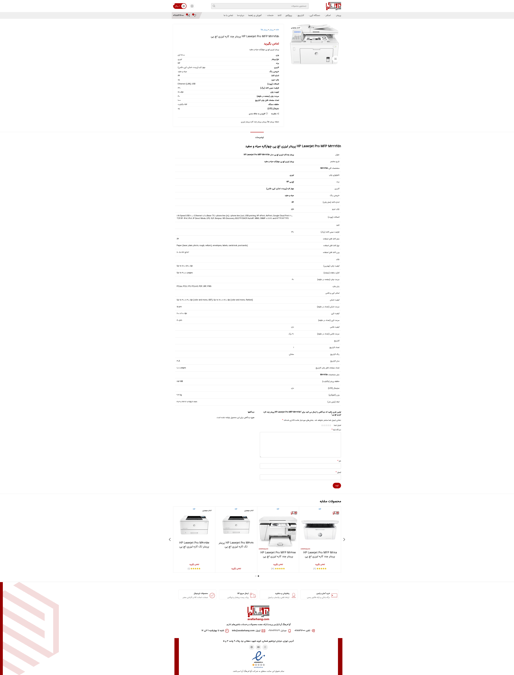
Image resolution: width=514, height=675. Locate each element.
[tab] (257, 136)
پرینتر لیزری (245, 121)
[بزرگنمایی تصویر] (335, 58)
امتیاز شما (337, 425)
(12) (272, 569)
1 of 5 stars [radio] (330, 425)
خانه (277, 29)
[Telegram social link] (251, 647)
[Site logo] (333, 5)
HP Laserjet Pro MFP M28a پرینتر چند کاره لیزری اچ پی (320, 554)
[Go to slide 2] (255, 576)
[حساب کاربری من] (192, 6)
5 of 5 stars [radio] (322, 425)
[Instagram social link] (265, 647)
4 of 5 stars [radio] (324, 425)
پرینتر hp (264, 29)
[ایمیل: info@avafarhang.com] (263, 631)
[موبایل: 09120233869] (289, 631)
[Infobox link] (178, 15)
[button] (344, 539)
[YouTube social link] (258, 647)
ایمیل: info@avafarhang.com (246, 630)
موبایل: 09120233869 (277, 630)
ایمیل (338, 472)
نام (339, 461)
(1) (189, 569)
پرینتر (272, 29)
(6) (314, 569)
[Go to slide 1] (258, 576)
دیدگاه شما (336, 429)
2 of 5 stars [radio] (328, 425)
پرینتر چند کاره (256, 121)
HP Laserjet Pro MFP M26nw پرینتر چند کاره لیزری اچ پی (278, 554)
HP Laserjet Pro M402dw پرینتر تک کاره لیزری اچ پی (194, 545)
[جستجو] (214, 6)
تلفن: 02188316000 (302, 630)
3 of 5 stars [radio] (326, 425)
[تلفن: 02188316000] (313, 631)
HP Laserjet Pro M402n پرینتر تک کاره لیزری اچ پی (236, 545)
